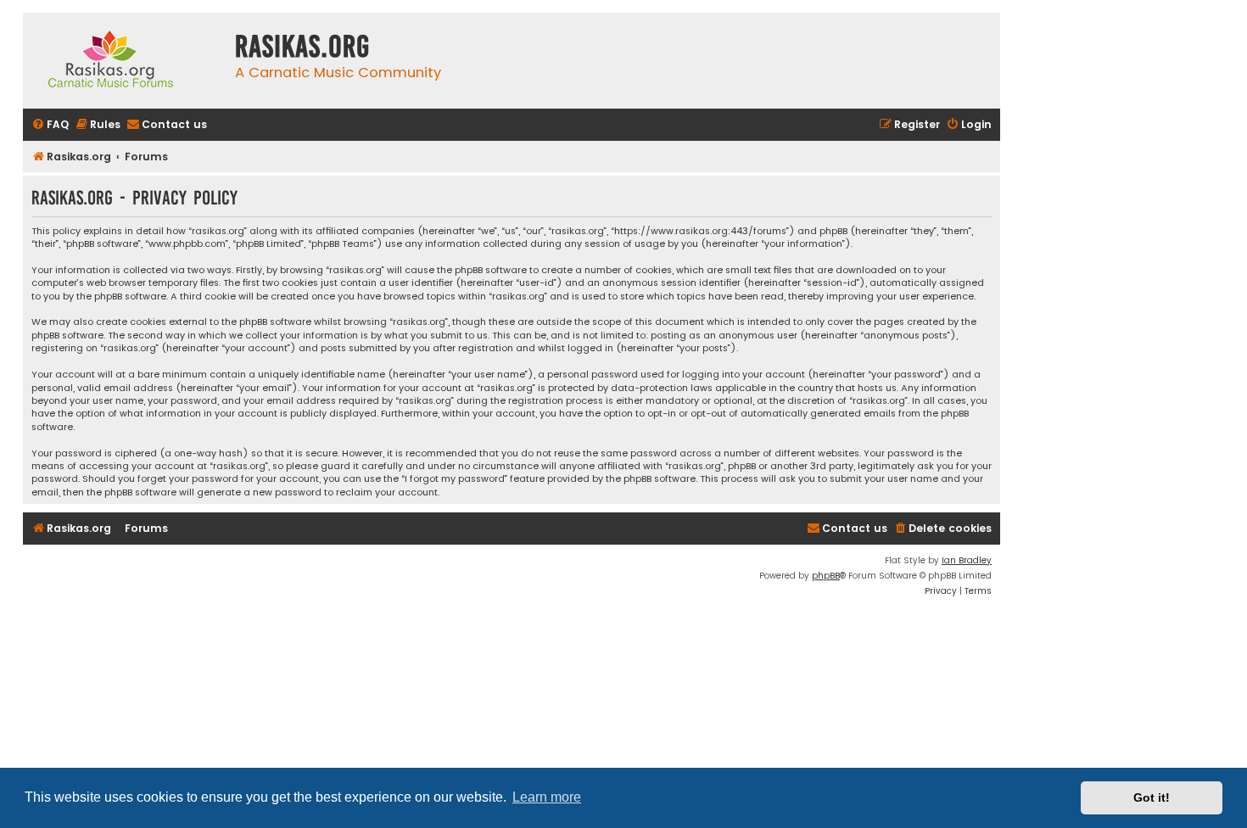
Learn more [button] (546, 797)
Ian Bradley (967, 560)
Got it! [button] (1151, 797)
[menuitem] (50, 125)
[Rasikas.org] (124, 60)
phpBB (826, 575)
